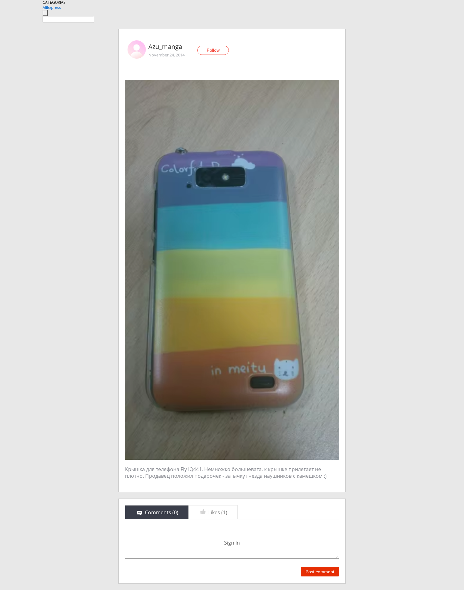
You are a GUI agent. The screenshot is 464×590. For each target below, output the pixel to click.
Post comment (320, 571)
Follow (213, 50)
